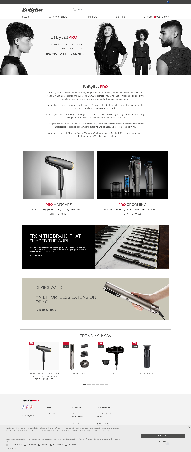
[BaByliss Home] (33, 10)
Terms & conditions (104, 413)
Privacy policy (102, 416)
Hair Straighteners (78, 416)
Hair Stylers (76, 413)
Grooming (75, 423)
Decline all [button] (163, 441)
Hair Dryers (76, 420)
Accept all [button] (163, 436)
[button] (64, 448)
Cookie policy (102, 420)
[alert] (95, 438)
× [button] (189, 427)
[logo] (31, 400)
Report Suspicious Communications (103, 424)
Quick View (44, 367)
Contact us (51, 413)
